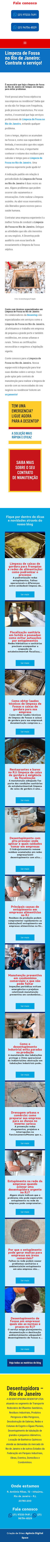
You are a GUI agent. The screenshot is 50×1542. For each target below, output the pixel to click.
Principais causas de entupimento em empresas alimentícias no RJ (25, 911)
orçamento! (11, 394)
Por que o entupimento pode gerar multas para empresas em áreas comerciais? (25, 1254)
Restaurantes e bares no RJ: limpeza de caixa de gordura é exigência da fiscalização (25, 774)
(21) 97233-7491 (27, 15)
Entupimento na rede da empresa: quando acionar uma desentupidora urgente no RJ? (25, 1186)
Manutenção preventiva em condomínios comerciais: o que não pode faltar (25, 979)
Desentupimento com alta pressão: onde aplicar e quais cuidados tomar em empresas (25, 842)
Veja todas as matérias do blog (25, 1362)
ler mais (25, 594)
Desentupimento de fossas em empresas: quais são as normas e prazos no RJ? (25, 1322)
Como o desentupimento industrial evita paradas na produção (25, 1048)
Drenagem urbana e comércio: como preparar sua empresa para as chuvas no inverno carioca (25, 1118)
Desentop (32, 315)
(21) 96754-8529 (27, 27)
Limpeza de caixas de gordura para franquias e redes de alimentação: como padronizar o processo (25, 569)
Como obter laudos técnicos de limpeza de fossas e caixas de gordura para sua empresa (25, 706)
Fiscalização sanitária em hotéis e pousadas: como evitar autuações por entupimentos (25, 636)
